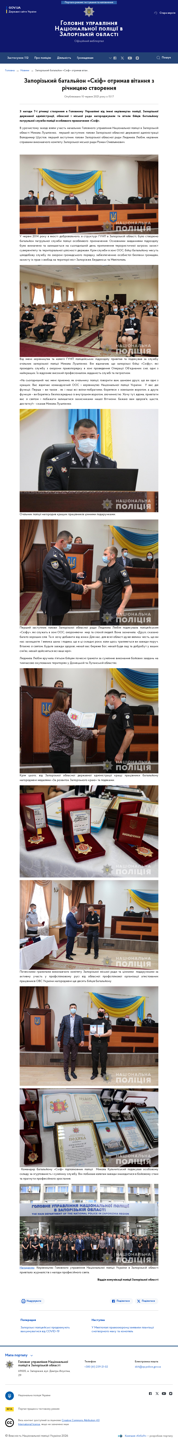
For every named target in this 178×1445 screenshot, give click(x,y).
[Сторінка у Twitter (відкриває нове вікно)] (122, 58)
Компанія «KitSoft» (136, 1436)
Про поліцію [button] (42, 58)
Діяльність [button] (64, 58)
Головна (10, 70)
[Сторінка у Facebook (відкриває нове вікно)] (115, 58)
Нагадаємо (27, 1267)
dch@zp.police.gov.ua (148, 1366)
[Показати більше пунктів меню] (110, 58)
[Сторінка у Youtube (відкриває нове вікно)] (130, 58)
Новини (25, 70)
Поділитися (123, 1301)
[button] (19, 1355)
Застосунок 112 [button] (18, 58)
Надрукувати (34, 1301)
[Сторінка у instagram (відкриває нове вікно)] (137, 58)
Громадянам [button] (85, 58)
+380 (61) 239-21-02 (96, 1366)
